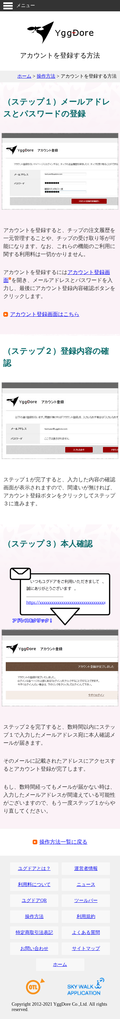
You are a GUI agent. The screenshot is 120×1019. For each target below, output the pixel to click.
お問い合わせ (34, 948)
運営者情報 (86, 868)
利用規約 (86, 916)
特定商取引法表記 (34, 932)
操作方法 (46, 76)
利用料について (34, 884)
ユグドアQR (34, 900)
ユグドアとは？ (34, 868)
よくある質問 (86, 932)
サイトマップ (86, 948)
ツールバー (86, 900)
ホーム (24, 76)
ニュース (86, 884)
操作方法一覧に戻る (63, 842)
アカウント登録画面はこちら (44, 314)
